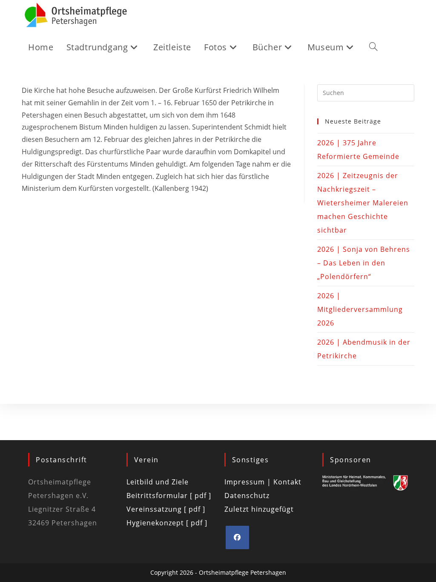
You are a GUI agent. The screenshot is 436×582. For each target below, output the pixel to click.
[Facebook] (237, 537)
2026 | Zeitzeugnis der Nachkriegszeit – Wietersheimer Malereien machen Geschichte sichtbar (362, 203)
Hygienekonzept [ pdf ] (166, 522)
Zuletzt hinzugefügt (259, 509)
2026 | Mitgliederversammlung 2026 (360, 309)
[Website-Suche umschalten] (373, 47)
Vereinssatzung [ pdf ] (165, 509)
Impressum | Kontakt (262, 482)
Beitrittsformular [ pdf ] (168, 495)
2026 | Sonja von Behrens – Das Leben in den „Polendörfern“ (363, 263)
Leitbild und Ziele (157, 482)
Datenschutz (247, 495)
